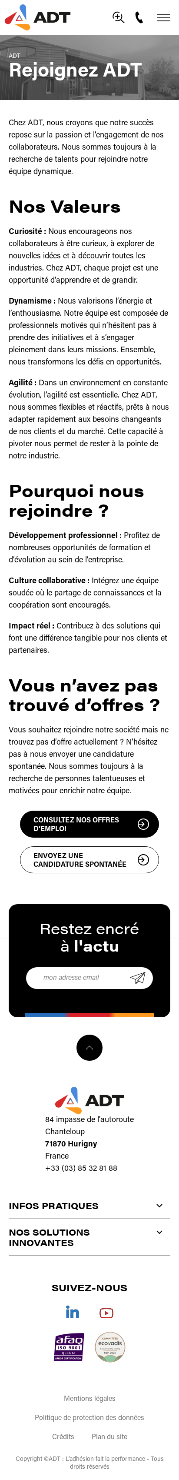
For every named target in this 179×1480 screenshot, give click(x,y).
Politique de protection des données (89, 1418)
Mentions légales (90, 1399)
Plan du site (109, 1437)
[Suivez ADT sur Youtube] (106, 1311)
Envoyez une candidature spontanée (79, 861)
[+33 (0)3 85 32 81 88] (140, 17)
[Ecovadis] (110, 1347)
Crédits (63, 1437)
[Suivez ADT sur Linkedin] (72, 1311)
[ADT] (37, 17)
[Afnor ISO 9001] (69, 1347)
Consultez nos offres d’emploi (76, 825)
